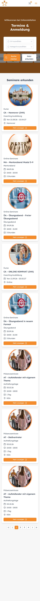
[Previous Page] (12, 527)
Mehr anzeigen (18, 128)
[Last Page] (36, 527)
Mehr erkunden (29, 57)
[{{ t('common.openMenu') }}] (36, 3)
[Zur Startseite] (4, 3)
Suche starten (14, 57)
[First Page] (8, 527)
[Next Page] (32, 527)
